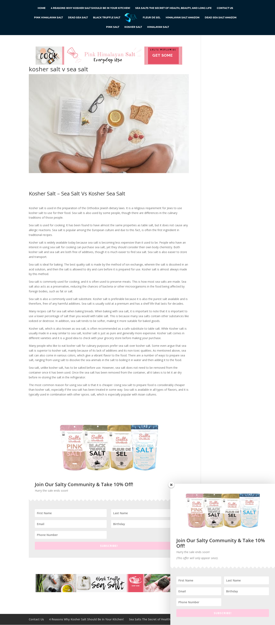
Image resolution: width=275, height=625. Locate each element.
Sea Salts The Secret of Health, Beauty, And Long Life (173, 8)
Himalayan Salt (158, 27)
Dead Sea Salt (78, 17)
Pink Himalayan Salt (48, 17)
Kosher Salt (133, 27)
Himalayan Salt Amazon (183, 17)
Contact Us (225, 8)
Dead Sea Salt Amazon (221, 17)
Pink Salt (112, 27)
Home (41, 8)
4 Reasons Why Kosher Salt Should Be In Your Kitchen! (90, 8)
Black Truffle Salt (106, 17)
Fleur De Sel (151, 17)
